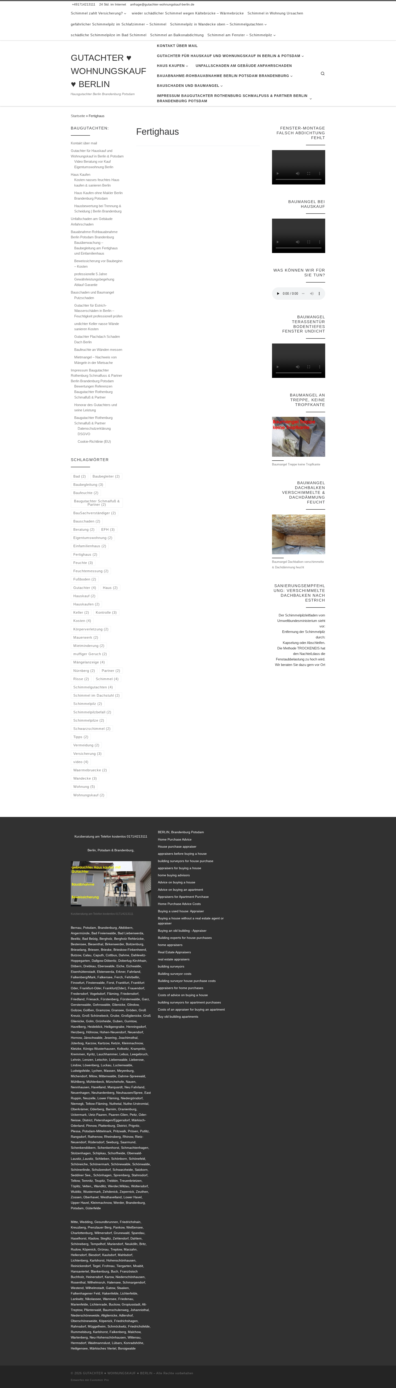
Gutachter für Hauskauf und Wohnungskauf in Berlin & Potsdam (97, 153)
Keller (81, 612)
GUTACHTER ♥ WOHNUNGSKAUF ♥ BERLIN (117, 1373)
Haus (110, 588)
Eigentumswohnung (93, 538)
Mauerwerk (85, 637)
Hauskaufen (86, 604)
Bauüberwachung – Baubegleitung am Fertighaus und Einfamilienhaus (96, 248)
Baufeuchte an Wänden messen (98, 350)
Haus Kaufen (80, 174)
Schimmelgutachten (93, 687)
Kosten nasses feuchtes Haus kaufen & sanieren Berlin (96, 182)
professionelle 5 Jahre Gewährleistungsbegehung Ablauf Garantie (94, 279)
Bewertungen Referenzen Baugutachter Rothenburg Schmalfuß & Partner (93, 391)
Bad (79, 476)
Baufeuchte (86, 493)
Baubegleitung (88, 484)
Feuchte (83, 563)
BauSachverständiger (94, 513)
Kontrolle (106, 612)
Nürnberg (84, 671)
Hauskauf (84, 596)
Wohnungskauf (88, 795)
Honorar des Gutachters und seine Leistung (95, 407)
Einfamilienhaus (89, 546)
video (80, 762)
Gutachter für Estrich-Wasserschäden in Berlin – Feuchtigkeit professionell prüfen (98, 310)
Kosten (82, 621)
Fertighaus (85, 554)
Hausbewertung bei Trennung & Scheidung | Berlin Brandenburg (97, 208)
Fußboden (84, 579)
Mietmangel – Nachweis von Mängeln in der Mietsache (95, 360)
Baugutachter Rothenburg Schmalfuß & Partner (93, 420)
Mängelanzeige (89, 662)
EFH (108, 529)
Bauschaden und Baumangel (92, 292)
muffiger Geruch (90, 654)
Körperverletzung (91, 629)
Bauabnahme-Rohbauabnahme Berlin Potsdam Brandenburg (94, 234)
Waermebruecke (90, 770)
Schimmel (107, 679)
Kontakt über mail (84, 143)
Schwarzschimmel (92, 729)
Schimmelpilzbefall (92, 712)
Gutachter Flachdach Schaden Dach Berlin (97, 339)
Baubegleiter (106, 476)
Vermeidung (86, 745)
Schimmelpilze (88, 720)
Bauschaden (86, 521)
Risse (81, 679)
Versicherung (87, 754)
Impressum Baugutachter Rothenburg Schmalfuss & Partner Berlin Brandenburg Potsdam (96, 375)
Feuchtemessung (91, 571)
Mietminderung (88, 646)
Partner (111, 671)
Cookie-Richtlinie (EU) (94, 441)
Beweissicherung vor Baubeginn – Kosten (98, 263)
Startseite (78, 116)
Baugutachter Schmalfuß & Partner (97, 502)
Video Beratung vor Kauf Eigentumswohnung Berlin (93, 164)
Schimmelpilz (87, 704)
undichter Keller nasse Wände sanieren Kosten (96, 326)
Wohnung (84, 787)
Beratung (84, 529)
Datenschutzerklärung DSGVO (94, 431)
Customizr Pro (99, 1380)
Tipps (80, 737)
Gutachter (84, 588)
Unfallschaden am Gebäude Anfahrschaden (92, 221)
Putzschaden (84, 298)
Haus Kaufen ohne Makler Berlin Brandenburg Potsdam (98, 195)
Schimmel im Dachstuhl (96, 695)
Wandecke (85, 778)
